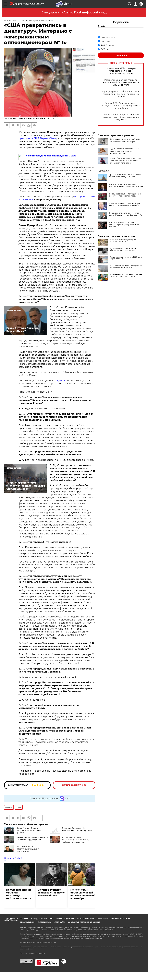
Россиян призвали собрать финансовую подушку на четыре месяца (124, 225)
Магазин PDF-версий (120, 919)
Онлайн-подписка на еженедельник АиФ (75, 919)
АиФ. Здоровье (108, 45)
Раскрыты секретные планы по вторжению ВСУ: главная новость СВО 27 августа (121, 82)
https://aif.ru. (28, 949)
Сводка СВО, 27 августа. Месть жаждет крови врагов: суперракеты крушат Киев (121, 105)
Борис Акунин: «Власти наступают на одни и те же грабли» (28, 830)
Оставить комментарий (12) (74, 785)
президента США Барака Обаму (37, 138)
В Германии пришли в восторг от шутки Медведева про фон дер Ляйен (126, 214)
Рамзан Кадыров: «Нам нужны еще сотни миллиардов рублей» (32, 838)
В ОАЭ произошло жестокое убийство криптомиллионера (123, 249)
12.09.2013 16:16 (10, 21)
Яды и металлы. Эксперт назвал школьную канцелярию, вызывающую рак (124, 151)
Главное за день (108, 38)
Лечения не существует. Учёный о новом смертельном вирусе (125, 140)
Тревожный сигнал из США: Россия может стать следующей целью (125, 176)
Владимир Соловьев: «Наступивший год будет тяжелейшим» (27, 848)
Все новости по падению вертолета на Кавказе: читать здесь (126, 266)
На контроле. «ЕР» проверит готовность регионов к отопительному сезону (121, 71)
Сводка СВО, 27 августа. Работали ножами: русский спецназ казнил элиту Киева (121, 117)
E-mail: (101, 26)
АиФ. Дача (105, 41)
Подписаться (121, 55)
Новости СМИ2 (13, 858)
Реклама (24, 919)
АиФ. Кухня (106, 49)
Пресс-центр (102, 919)
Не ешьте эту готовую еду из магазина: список (123, 240)
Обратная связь (27, 922)
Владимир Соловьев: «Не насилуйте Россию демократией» (77, 829)
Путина (60, 380)
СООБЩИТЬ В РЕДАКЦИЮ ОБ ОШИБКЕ (84, 922)
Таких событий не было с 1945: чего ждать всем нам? (126, 258)
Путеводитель (44, 922)
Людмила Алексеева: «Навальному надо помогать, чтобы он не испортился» (75, 839)
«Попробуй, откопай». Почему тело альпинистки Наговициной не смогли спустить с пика (126, 160)
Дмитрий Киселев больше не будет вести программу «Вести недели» (125, 204)
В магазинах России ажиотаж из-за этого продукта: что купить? (126, 275)
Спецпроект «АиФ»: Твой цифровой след (74, 12)
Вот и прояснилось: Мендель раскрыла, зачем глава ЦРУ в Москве (126, 185)
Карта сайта (59, 922)
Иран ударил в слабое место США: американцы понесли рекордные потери (120, 94)
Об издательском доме (42, 919)
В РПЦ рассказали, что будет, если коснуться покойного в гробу (125, 195)
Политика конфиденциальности (32, 953)
